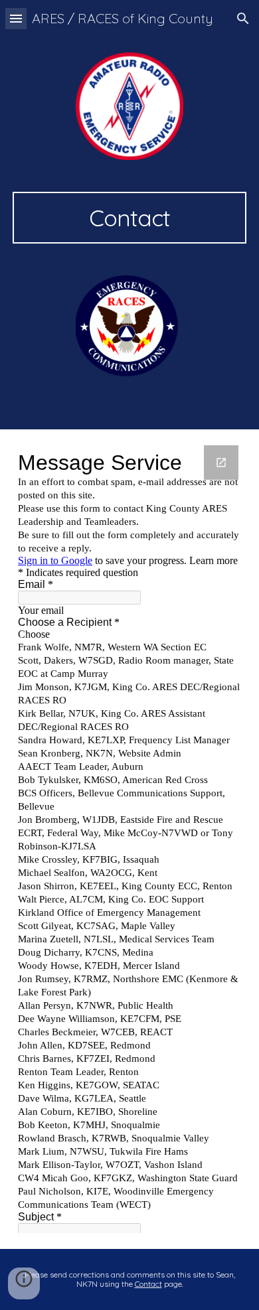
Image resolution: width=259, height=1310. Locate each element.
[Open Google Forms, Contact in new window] (221, 462)
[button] (16, 18)
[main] (129, 218)
